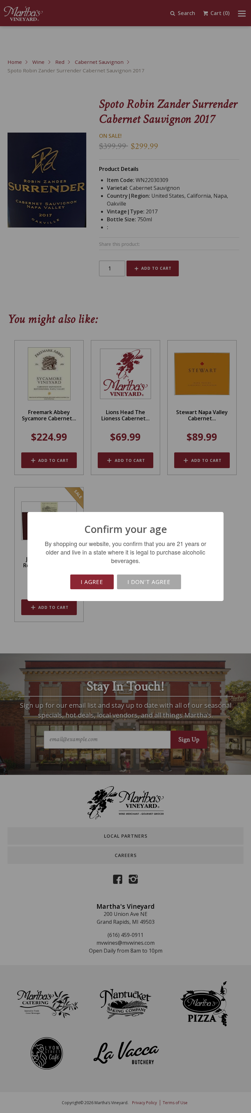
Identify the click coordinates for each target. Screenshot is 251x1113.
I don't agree (149, 582)
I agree (92, 582)
